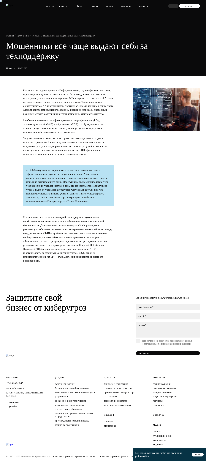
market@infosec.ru (15, 388)
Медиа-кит (158, 444)
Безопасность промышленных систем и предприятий (74, 415)
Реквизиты (158, 405)
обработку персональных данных (175, 340)
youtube (13, 406)
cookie (163, 453)
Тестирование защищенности (69, 405)
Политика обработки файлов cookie (117, 456)
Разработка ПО (62, 396)
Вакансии (108, 421)
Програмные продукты (164, 388)
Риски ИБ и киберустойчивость (70, 400)
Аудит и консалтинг (64, 384)
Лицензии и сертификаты (165, 396)
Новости (157, 431)
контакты (143, 6)
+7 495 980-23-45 (14, 383)
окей (197, 454)
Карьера (109, 6)
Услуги (46, 6)
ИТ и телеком (110, 396)
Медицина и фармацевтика (117, 405)
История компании (162, 392)
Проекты (63, 6)
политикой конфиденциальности (174, 344)
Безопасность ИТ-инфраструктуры (72, 388)
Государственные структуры (118, 388)
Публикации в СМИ (162, 435)
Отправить (144, 353)
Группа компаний (162, 384)
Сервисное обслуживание (68, 425)
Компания (126, 6)
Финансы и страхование (116, 384)
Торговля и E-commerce (115, 400)
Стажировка (110, 426)
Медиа (95, 6)
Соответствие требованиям (68, 409)
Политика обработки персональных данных (74, 456)
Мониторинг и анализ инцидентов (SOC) (75, 392)
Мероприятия (159, 440)
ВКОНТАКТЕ (14, 402)
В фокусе (79, 6)
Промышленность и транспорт (119, 392)
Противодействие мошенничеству (72, 420)
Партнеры (158, 400)
